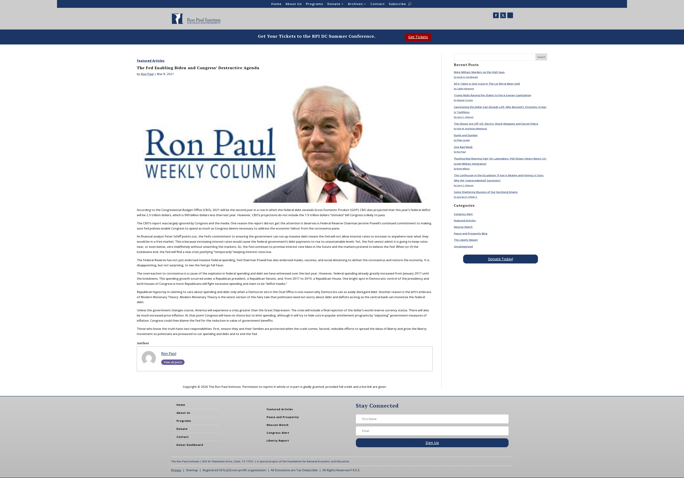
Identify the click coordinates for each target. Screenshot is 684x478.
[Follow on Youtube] (510, 15)
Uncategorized (463, 246)
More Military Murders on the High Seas (479, 72)
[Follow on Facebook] (496, 15)
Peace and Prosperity (283, 417)
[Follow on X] (503, 15)
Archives (355, 4)
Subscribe (397, 4)
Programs (314, 4)
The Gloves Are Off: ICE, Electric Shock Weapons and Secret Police (496, 123)
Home (276, 4)
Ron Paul (147, 74)
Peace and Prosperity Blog (470, 233)
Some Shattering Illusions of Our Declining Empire (486, 192)
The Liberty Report (466, 240)
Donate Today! (500, 259)
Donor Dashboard (190, 445)
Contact (377, 4)
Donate (333, 4)
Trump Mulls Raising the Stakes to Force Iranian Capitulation (492, 95)
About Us (294, 4)
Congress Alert (463, 214)
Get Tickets (418, 37)
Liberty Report (278, 440)
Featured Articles (150, 61)
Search (541, 57)
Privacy (176, 470)
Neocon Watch (463, 227)
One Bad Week (463, 147)
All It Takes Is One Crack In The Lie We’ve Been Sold (487, 83)
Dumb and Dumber (466, 135)
